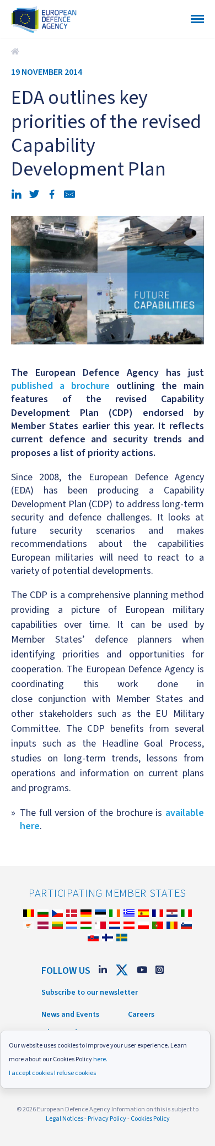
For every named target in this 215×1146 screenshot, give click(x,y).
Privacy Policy (107, 1118)
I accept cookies (31, 1073)
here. (100, 1059)
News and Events (70, 1014)
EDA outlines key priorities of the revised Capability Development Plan (16, 52)
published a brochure (60, 386)
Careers (141, 1014)
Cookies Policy (150, 1118)
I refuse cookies (75, 1073)
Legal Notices (64, 1118)
